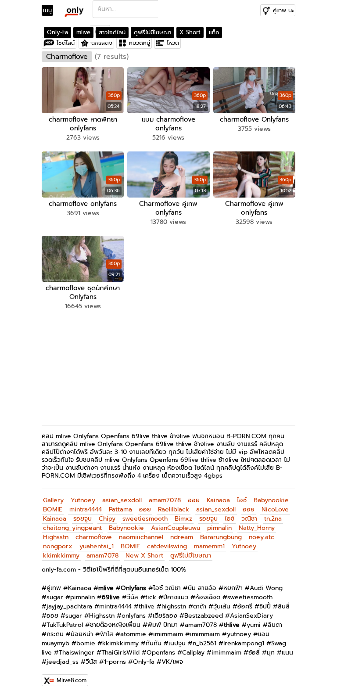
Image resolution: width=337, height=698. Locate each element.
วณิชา (249, 518)
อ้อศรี (244, 606)
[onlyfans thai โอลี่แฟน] (73, 11)
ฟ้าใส (106, 634)
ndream (181, 537)
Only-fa (143, 661)
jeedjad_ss (63, 661)
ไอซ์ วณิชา (167, 588)
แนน (287, 652)
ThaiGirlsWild (120, 652)
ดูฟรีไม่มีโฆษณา (152, 32)
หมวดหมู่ (139, 43)
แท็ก (214, 32)
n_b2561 (204, 643)
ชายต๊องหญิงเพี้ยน (115, 625)
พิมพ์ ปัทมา (162, 625)
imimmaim (168, 634)
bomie (85, 643)
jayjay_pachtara (69, 606)
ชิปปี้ (265, 606)
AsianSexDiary (251, 615)
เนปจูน (177, 643)
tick (150, 597)
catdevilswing (167, 546)
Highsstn (55, 537)
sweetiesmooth (145, 518)
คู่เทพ (54, 588)
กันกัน (153, 643)
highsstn (173, 606)
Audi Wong (266, 588)
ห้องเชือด (207, 597)
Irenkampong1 (243, 643)
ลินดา (275, 625)
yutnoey (239, 634)
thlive (146, 606)
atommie (133, 634)
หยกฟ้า (233, 588)
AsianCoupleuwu (175, 527)
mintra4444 (85, 509)
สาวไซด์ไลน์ (112, 32)
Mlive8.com (71, 680)
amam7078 (165, 500)
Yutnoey (83, 500)
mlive (83, 32)
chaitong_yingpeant (72, 527)
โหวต (173, 43)
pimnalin (219, 527)
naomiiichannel (141, 537)
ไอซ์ (242, 500)
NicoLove (275, 509)
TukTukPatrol (65, 625)
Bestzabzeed (203, 615)
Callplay (193, 652)
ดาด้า (199, 606)
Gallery (53, 500)
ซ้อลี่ (254, 652)
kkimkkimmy (61, 555)
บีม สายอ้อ (202, 588)
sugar (55, 597)
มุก (271, 652)
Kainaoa (218, 500)
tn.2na (273, 518)
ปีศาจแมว (175, 597)
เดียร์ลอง (165, 615)
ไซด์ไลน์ (66, 43)
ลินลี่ (284, 606)
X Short (190, 32)
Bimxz (183, 518)
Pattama (120, 509)
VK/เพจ (172, 661)
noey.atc (261, 537)
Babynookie (271, 500)
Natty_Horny (257, 527)
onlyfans (134, 615)
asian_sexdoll (122, 500)
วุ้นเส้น (221, 606)
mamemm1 (209, 546)
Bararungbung (221, 537)
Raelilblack (173, 509)
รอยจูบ (82, 518)
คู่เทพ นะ (283, 10)
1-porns (115, 661)
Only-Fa (57, 32)
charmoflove (93, 537)
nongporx (57, 546)
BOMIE (52, 509)
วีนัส (132, 597)
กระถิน (55, 634)
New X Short (144, 555)
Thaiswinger (76, 652)
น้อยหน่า (82, 634)
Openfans (161, 652)
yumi (254, 625)
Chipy (107, 518)
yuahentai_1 (96, 546)
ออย (194, 500)
